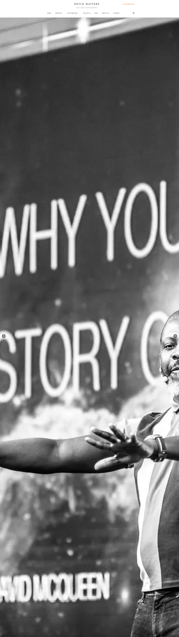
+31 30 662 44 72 (128, 4)
